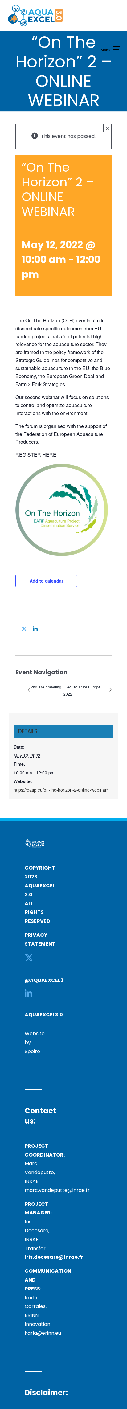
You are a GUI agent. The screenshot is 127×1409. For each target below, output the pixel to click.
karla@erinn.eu (43, 1333)
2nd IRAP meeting (46, 686)
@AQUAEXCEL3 (44, 980)
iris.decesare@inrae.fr (54, 1257)
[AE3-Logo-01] (35, 6)
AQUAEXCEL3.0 (44, 1014)
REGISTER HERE (35, 454)
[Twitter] (29, 958)
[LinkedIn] (28, 993)
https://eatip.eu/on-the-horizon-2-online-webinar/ (61, 790)
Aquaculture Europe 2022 (81, 690)
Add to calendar (46, 581)
